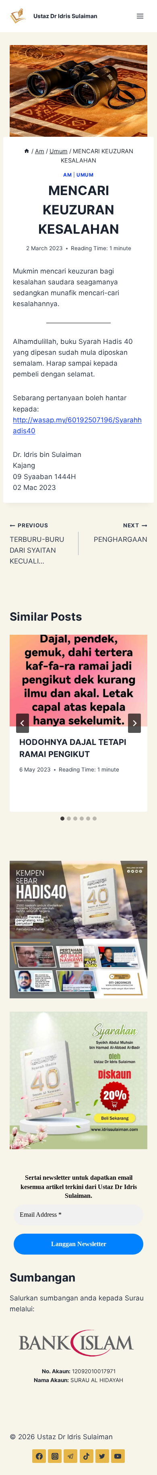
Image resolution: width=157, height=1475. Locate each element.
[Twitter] (102, 1456)
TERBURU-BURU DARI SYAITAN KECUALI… (37, 543)
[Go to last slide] (22, 723)
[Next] (134, 723)
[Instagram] (55, 1456)
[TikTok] (86, 1456)
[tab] (62, 819)
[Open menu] (139, 16)
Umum (84, 175)
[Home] (26, 151)
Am (67, 175)
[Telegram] (70, 1456)
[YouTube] (118, 1456)
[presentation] (78, 680)
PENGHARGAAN (120, 532)
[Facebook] (39, 1456)
